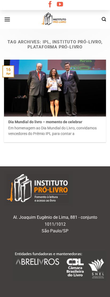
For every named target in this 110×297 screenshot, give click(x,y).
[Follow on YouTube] (60, 4)
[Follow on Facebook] (50, 4)
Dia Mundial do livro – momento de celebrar (45, 122)
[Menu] (7, 19)
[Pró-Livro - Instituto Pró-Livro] (55, 19)
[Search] (104, 19)
